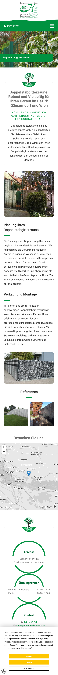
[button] (47, 26)
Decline (29, 662)
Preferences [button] (26, 648)
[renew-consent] (3, 671)
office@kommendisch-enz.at (30, 625)
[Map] (29, 476)
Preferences (29, 668)
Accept (29, 656)
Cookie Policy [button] (15, 645)
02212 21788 (13, 26)
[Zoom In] (3, 447)
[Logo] (29, 10)
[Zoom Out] (3, 451)
